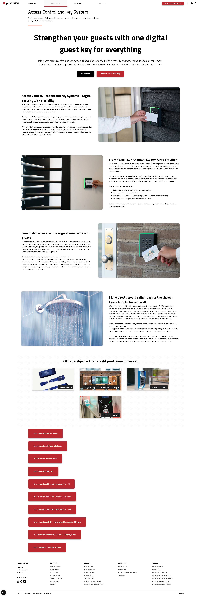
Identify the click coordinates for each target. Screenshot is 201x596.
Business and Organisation (93, 581)
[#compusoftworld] (18, 581)
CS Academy (122, 569)
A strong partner (89, 569)
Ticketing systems (56, 578)
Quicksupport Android (159, 572)
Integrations (54, 569)
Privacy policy (88, 575)
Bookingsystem (55, 566)
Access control (55, 575)
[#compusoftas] (24, 581)
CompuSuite (156, 569)
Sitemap (181, 593)
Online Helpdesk (157, 566)
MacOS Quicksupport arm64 (161, 584)
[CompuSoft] (11, 3)
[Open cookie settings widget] (3, 592)
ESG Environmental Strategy (93, 584)
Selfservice (54, 572)
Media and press (89, 572)
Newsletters (122, 566)
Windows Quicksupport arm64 (162, 578)
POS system (54, 581)
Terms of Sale (89, 578)
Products (53, 563)
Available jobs (88, 566)
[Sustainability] (187, 5)
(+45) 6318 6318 (22, 577)
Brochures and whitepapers (127, 572)
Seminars (121, 575)
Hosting (52, 584)
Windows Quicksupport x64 (161, 575)
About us (87, 563)
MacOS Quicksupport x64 (160, 581)
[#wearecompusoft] (21, 581)
